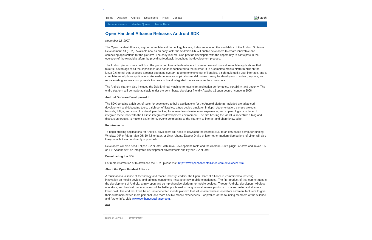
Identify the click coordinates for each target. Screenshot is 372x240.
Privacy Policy (135, 218)
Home (109, 17)
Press (165, 17)
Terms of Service (114, 218)
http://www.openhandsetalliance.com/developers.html (211, 163)
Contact (177, 17)
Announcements (117, 24)
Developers (151, 17)
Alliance (122, 17)
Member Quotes (141, 24)
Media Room (162, 24)
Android (135, 17)
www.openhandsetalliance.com (151, 198)
